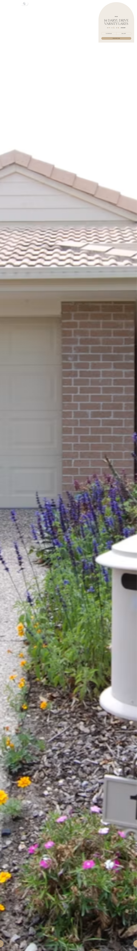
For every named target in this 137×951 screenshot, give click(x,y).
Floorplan (109, 33)
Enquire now (116, 38)
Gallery (124, 33)
